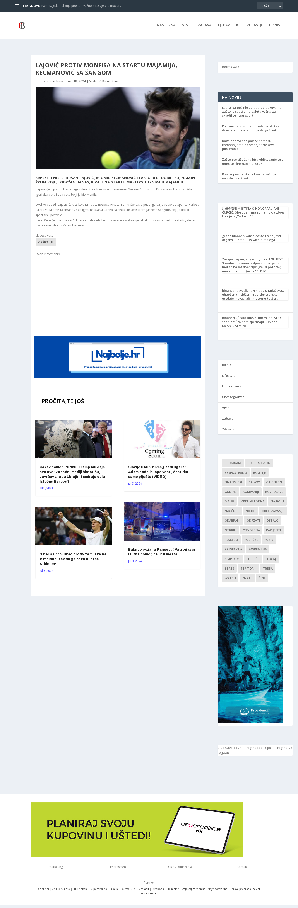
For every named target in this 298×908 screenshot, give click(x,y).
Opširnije (45, 242)
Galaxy (254, 482)
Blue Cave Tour (229, 748)
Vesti (186, 25)
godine (230, 492)
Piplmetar (172, 889)
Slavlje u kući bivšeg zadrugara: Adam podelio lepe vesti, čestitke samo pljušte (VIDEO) (158, 472)
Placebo (231, 540)
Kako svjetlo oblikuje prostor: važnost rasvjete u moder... (81, 5)
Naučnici (232, 511)
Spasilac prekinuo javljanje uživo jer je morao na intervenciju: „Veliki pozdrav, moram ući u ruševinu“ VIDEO (251, 267)
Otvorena (251, 530)
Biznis (274, 25)
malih (229, 501)
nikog (250, 511)
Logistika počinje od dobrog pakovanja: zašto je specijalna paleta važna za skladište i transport (252, 111)
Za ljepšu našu (61, 889)
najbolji (277, 501)
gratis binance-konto (238, 236)
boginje (259, 472)
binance (228, 291)
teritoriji (248, 568)
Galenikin (274, 482)
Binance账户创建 (234, 318)
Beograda (233, 463)
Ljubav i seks (229, 25)
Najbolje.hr (42, 889)
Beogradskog (258, 463)
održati (253, 520)
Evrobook (158, 889)
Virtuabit (144, 889)
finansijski (233, 482)
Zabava (205, 25)
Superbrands (99, 889)
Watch (230, 578)
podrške (251, 540)
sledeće (253, 559)
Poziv (268, 540)
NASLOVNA (166, 25)
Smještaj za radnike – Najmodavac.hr (204, 889)
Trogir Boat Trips (257, 748)
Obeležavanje (273, 511)
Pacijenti (273, 530)
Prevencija (233, 549)
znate (247, 578)
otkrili (230, 530)
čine (262, 578)
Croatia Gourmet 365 (123, 889)
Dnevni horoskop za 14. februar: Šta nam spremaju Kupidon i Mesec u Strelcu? (252, 322)
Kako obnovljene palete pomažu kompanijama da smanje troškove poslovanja (248, 145)
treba (268, 568)
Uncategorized (233, 397)
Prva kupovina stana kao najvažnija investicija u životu (249, 176)
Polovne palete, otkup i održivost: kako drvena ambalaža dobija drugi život (251, 128)
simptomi (232, 559)
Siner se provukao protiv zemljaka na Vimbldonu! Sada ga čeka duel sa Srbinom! (73, 559)
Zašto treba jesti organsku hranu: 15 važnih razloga (251, 238)
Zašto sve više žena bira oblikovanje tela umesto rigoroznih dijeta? (253, 161)
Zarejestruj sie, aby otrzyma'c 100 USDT (252, 259)
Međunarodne (252, 501)
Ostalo (272, 520)
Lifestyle (228, 375)
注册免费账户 (231, 208)
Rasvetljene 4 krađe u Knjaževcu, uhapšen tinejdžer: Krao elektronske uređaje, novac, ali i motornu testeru (253, 294)
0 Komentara (108, 81)
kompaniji (251, 492)
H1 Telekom (80, 889)
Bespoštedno (236, 472)
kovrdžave (274, 492)
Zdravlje (255, 25)
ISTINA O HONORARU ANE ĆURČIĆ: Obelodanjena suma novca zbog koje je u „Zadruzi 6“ (253, 212)
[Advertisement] (118, 295)
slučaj (270, 559)
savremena (257, 549)
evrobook (56, 81)
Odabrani (232, 520)
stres (229, 568)
